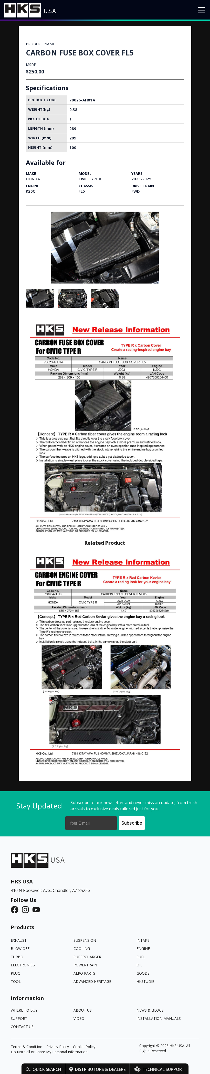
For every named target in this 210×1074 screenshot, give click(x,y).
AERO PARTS (84, 973)
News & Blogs (150, 1010)
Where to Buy (24, 1010)
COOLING (82, 948)
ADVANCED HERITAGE (92, 981)
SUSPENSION (85, 940)
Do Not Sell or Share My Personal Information (49, 1051)
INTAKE (142, 940)
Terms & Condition (26, 1046)
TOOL (16, 981)
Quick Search (47, 1069)
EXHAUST (19, 940)
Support (19, 1018)
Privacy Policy (57, 1046)
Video (79, 1018)
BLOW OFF (20, 948)
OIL (139, 965)
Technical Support (164, 1069)
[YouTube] (37, 909)
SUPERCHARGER (87, 956)
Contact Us (22, 1026)
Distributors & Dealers (100, 1069)
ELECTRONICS (23, 965)
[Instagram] (27, 909)
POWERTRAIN (85, 965)
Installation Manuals (158, 1018)
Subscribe (131, 823)
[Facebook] (16, 909)
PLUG (15, 973)
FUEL (140, 956)
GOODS (143, 973)
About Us (83, 1010)
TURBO (17, 956)
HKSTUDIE (145, 981)
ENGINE (143, 948)
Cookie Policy (84, 1046)
